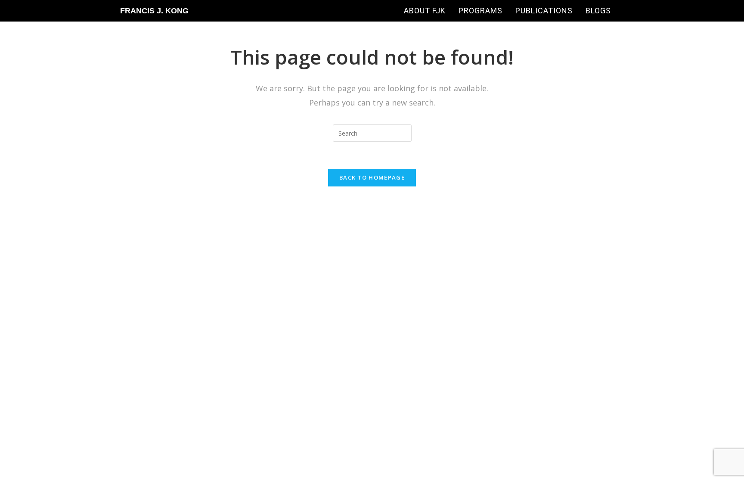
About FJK (425, 10)
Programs (480, 10)
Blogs (598, 10)
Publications (544, 10)
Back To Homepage (372, 177)
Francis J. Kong (154, 10)
